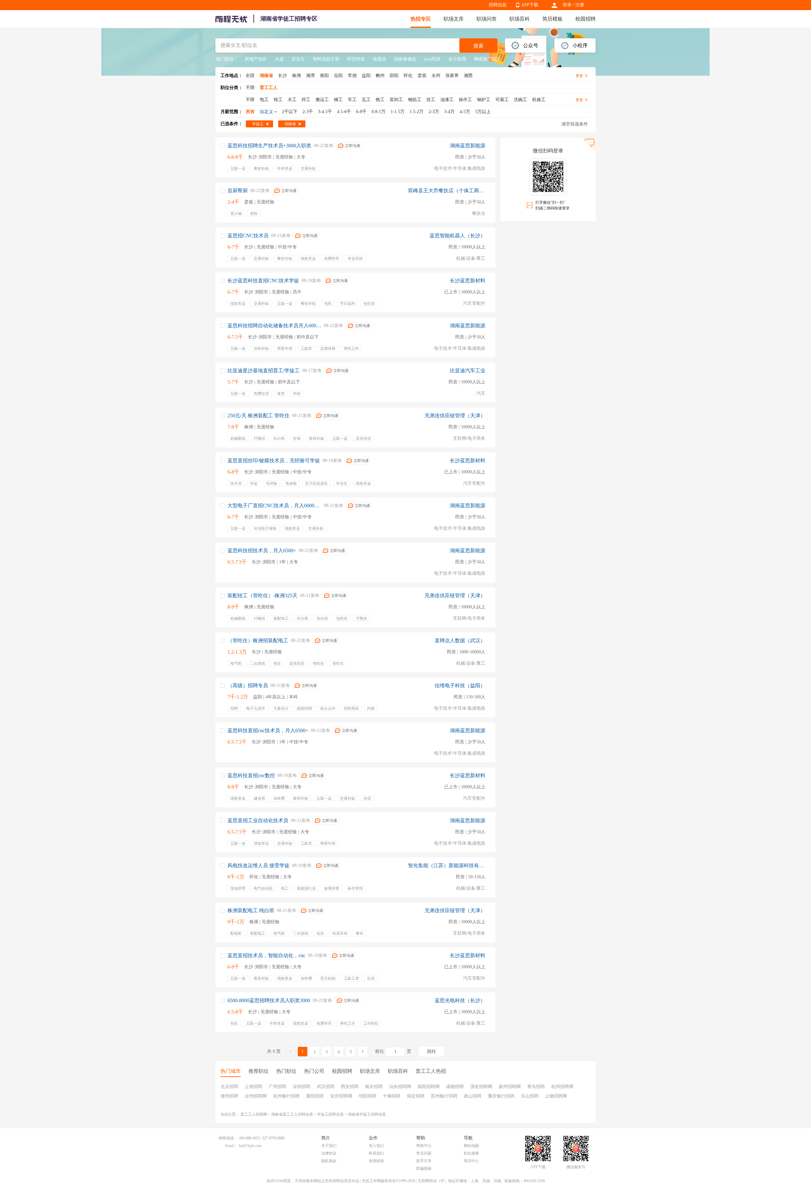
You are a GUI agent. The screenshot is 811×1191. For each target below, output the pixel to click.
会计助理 (457, 59)
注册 (579, 5)
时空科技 (356, 59)
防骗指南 (423, 1168)
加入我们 (376, 1145)
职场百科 (519, 19)
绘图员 (379, 59)
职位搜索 (471, 1153)
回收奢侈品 (405, 59)
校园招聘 (585, 19)
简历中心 (471, 1161)
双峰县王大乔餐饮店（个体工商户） (446, 190)
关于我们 (328, 1145)
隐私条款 (328, 1161)
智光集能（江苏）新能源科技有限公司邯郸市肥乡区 (446, 865)
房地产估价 (256, 59)
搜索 (478, 45)
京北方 (298, 59)
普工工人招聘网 (253, 1114)
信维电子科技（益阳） (460, 685)
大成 (279, 59)
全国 (250, 75)
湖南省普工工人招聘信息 (292, 1114)
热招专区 (421, 19)
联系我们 (376, 1153)
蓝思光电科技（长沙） (460, 1000)
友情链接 (376, 1161)
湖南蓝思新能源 (467, 145)
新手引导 (423, 1161)
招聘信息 (498, 5)
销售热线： (228, 1138)
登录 (567, 5)
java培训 (432, 59)
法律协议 (328, 1153)
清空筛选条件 (574, 124)
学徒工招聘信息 (330, 1114)
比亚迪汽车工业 (467, 370)
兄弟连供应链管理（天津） (455, 415)
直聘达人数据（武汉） (460, 640)
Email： (231, 1145)
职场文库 (454, 19)
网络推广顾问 (487, 59)
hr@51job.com (250, 1145)
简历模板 (552, 19)
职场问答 (486, 19)
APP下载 (529, 5)
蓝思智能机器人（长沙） (457, 235)
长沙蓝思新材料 (467, 280)
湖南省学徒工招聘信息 (367, 1114)
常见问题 (423, 1153)
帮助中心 (423, 1145)
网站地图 (471, 1145)
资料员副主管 (326, 59)
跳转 (431, 1051)
